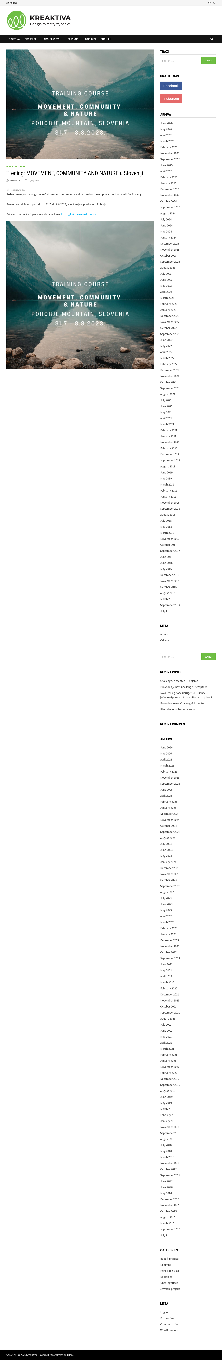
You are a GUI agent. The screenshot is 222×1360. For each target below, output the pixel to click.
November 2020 (169, 442)
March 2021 (167, 424)
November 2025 (169, 153)
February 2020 (168, 448)
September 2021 (170, 388)
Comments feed (170, 1324)
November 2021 (169, 376)
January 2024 (168, 237)
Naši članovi (51, 39)
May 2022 (166, 346)
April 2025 (166, 171)
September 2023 (170, 261)
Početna (14, 39)
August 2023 (167, 267)
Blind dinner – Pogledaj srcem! (178, 709)
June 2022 (166, 340)
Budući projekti (15, 166)
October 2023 (168, 255)
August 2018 (167, 514)
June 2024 (166, 225)
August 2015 (167, 593)
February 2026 (168, 147)
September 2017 (170, 551)
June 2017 (166, 557)
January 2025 (168, 183)
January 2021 (168, 436)
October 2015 (168, 587)
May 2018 (166, 526)
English (106, 39)
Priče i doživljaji (169, 1271)
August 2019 (167, 466)
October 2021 (168, 382)
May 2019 (166, 478)
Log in (164, 1312)
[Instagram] (214, 2)
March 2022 (167, 358)
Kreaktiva (31, 1354)
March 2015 (167, 599)
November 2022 (169, 322)
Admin (164, 634)
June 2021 (166, 406)
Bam (70, 1354)
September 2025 (170, 159)
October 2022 (168, 328)
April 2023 (166, 292)
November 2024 (169, 195)
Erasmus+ (74, 39)
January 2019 (168, 496)
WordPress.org (169, 1330)
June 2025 (166, 165)
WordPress (57, 1354)
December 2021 (169, 370)
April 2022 (166, 352)
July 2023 (166, 273)
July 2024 (166, 219)
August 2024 (167, 213)
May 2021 (166, 412)
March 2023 (167, 298)
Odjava (164, 640)
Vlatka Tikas (17, 180)
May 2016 (166, 569)
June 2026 (166, 123)
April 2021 (166, 418)
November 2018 (169, 502)
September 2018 (170, 508)
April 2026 (166, 135)
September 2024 (170, 207)
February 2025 (168, 177)
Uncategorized (169, 1283)
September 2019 (170, 460)
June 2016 (166, 563)
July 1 (163, 611)
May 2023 (166, 286)
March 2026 (167, 141)
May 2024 (166, 231)
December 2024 (169, 189)
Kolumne (165, 1265)
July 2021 (166, 400)
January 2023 (168, 310)
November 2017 (169, 539)
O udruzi (90, 39)
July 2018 (166, 520)
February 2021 (168, 430)
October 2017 (168, 545)
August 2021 (167, 394)
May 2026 (166, 129)
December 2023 (169, 243)
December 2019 (169, 454)
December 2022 (169, 316)
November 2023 (169, 249)
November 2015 (169, 581)
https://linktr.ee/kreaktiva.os (78, 214)
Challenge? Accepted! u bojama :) (180, 681)
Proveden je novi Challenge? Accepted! (183, 687)
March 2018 (167, 533)
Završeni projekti (170, 1289)
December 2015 (169, 575)
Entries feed (167, 1318)
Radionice (166, 1277)
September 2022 (170, 334)
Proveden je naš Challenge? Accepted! (183, 703)
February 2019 (168, 490)
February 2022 (168, 364)
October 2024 (168, 201)
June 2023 (166, 280)
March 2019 (167, 484)
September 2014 (170, 605)
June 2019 (166, 472)
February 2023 (168, 304)
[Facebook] (210, 2)
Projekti (30, 39)
